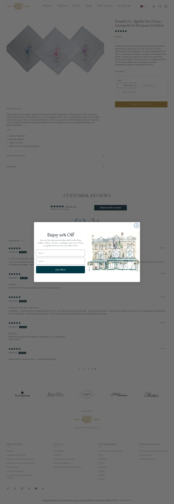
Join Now (60, 269)
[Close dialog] (136, 225)
